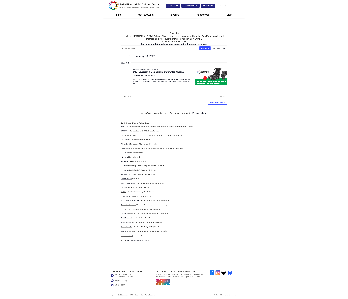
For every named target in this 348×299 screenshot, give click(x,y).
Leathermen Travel (127, 236)
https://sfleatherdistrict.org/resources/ (138, 240)
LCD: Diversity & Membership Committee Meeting (158, 71)
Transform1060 (125, 148)
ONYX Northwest (126, 218)
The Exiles (124, 213)
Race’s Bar (124, 126)
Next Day (222, 96)
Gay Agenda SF (126, 139)
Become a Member (190, 5)
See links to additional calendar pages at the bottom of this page (174, 44)
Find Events (205, 48)
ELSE (123, 209)
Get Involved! (146, 15)
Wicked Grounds (126, 227)
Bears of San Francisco (128, 205)
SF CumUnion (125, 152)
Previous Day (127, 96)
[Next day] (125, 56)
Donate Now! (173, 5)
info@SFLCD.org (120, 281)
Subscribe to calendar (216, 102)
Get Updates (208, 5)
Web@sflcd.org (199, 113)
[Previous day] (122, 56)
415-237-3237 (119, 285)
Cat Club (123, 192)
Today (130, 56)
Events (175, 15)
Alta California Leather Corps (130, 200)
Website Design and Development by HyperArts (223, 295)
